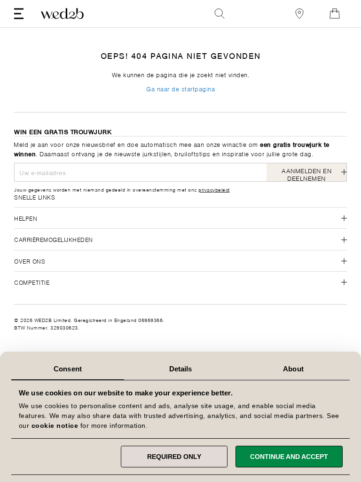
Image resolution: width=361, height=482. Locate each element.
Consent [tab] (68, 369)
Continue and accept (289, 456)
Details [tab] (180, 369)
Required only (174, 456)
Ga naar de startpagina (180, 88)
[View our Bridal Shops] (299, 13)
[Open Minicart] (335, 13)
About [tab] (293, 369)
